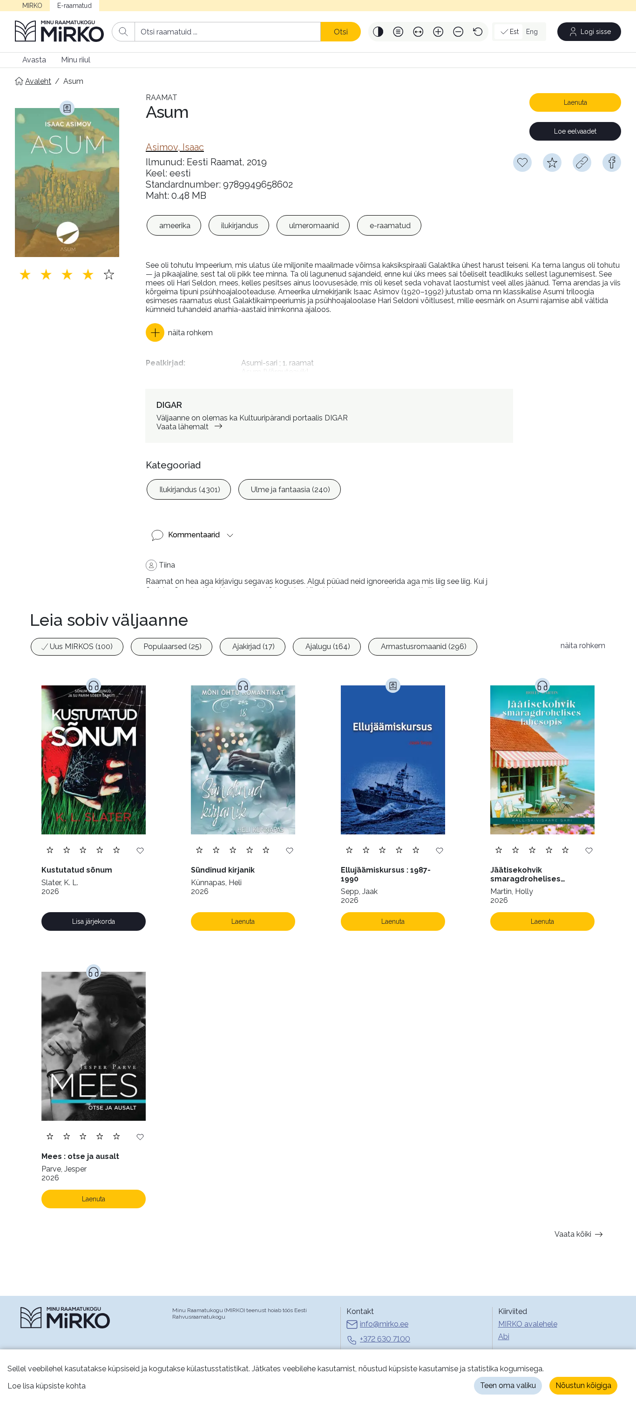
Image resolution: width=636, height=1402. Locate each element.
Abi (503, 1336)
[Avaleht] (59, 31)
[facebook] (611, 162)
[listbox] (284, 225)
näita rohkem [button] (583, 645)
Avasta (34, 59)
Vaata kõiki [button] (573, 1234)
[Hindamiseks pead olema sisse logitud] (552, 162)
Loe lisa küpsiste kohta (46, 1386)
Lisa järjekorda (93, 921)
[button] (378, 32)
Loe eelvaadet (575, 131)
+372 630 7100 (385, 1338)
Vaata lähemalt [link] (182, 426)
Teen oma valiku (508, 1385)
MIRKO (32, 5)
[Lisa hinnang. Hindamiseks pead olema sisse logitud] (67, 274)
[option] (174, 225)
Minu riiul (75, 59)
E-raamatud (74, 5)
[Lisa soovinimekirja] (140, 850)
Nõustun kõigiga (583, 1385)
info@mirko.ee (384, 1324)
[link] (175, 147)
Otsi (341, 31)
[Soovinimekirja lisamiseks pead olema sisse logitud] (522, 162)
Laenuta (575, 102)
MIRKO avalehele (527, 1324)
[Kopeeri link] (582, 162)
